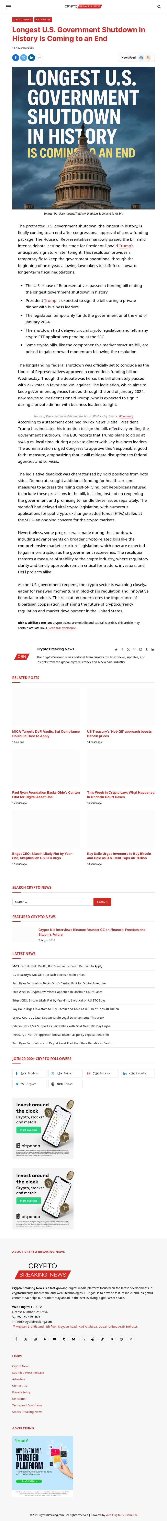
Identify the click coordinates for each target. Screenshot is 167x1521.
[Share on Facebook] (15, 57)
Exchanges (43, 19)
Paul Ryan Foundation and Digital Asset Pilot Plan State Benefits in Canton (62, 1043)
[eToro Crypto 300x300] (42, 1496)
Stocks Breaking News (27, 1412)
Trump (125, 245)
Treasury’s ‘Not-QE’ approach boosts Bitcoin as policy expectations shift (60, 1035)
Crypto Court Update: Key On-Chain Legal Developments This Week (58, 1017)
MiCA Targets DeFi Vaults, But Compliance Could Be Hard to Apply (46, 733)
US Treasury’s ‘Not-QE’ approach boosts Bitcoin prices (119, 733)
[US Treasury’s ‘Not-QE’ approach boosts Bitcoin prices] (121, 707)
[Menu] (8, 6)
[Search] (159, 6)
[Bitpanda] (43, 1158)
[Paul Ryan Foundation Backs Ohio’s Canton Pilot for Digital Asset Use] (46, 768)
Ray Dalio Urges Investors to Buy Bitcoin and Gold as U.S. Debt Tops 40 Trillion (119, 856)
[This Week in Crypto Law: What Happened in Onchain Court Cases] (121, 768)
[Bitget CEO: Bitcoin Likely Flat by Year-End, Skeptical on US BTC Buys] (46, 829)
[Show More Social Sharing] (39, 57)
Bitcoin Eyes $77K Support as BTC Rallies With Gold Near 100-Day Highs (61, 1026)
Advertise (18, 1379)
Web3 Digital (113, 1515)
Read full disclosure (62, 628)
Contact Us (19, 1386)
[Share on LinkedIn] (31, 57)
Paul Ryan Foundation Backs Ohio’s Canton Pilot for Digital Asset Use (46, 794)
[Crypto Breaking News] (83, 6)
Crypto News (22, 19)
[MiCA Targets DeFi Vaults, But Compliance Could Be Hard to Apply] (46, 707)
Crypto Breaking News (55, 649)
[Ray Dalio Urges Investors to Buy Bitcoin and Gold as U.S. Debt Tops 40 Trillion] (121, 829)
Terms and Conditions (27, 1405)
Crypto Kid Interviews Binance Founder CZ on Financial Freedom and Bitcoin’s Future (91, 932)
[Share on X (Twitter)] (23, 57)
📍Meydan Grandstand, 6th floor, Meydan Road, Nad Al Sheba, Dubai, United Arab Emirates (75, 1326)
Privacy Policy (21, 1392)
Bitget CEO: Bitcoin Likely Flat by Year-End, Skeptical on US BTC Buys (43, 856)
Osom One (130, 1515)
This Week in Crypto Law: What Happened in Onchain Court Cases (121, 794)
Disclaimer (19, 1399)
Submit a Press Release (28, 1373)
